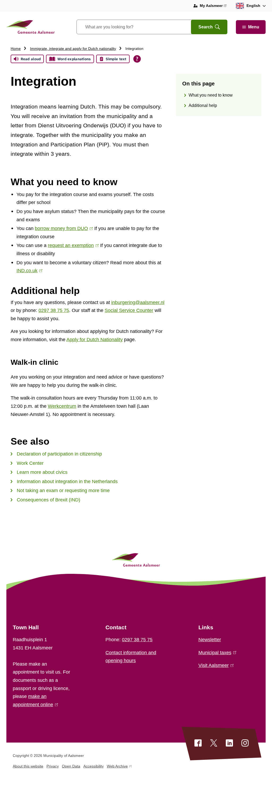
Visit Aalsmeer (214, 665)
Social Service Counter (129, 310)
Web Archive (117, 767)
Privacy (52, 766)
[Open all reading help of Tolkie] (137, 59)
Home (16, 48)
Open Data (71, 766)
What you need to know (211, 95)
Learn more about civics (42, 472)
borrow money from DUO (63, 228)
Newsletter (209, 639)
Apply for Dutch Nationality (94, 339)
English (253, 5)
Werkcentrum (62, 406)
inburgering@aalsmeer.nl (137, 302)
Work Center (30, 463)
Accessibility (93, 766)
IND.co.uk (28, 270)
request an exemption (72, 245)
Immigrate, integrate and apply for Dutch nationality (73, 48)
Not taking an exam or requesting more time (63, 490)
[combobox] (140, 27)
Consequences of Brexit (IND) (48, 499)
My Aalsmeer (213, 6)
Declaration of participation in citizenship (59, 454)
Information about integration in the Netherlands (67, 481)
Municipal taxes (216, 652)
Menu (253, 27)
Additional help (203, 105)
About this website (28, 766)
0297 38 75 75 (54, 310)
